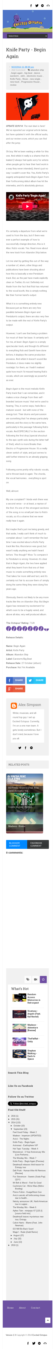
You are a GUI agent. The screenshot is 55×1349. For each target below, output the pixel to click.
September (19, 1129)
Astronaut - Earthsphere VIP (25, 1145)
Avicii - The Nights (21, 1139)
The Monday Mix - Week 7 (24, 1158)
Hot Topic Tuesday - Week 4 (25, 1149)
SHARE (19, 680)
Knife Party (15, 79)
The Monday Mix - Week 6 (24, 1207)
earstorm (14, 76)
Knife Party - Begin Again (24, 1142)
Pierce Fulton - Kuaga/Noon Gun (27, 1192)
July (16, 1238)
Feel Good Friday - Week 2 (25, 1132)
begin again (17, 73)
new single (35, 79)
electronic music (34, 76)
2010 (13, 1245)
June (16, 1242)
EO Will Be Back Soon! (23, 1229)
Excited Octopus (39, 1335)
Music (25, 79)
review (13, 85)
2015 (13, 1119)
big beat (28, 73)
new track (14, 82)
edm (23, 76)
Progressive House (30, 82)
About (22, 1307)
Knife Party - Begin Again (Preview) (28, 1161)
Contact (35, 1307)
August (16, 1235)
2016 (13, 1116)
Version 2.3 (11, 1335)
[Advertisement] (27, 944)
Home (10, 1307)
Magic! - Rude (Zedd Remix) (25, 1232)
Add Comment (18, 70)
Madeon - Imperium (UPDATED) (27, 1135)
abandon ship (37, 70)
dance (37, 73)
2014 (13, 1122)
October (17, 1126)
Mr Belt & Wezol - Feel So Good (27, 1183)
